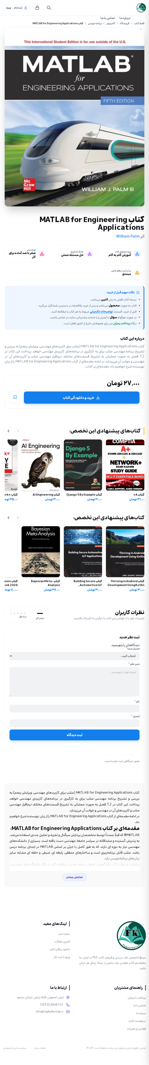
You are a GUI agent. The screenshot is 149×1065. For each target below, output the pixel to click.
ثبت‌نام (18, 7)
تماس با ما (107, 17)
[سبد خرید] (37, 7)
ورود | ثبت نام (62, 957)
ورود (8, 7)
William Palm (127, 236)
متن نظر (133, 664)
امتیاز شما (132, 648)
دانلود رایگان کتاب (59, 949)
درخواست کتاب (137, 1021)
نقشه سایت (40, 1048)
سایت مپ (64, 934)
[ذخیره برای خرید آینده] (15, 397)
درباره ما (125, 17)
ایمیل (135, 716)
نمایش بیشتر (74, 877)
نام (136, 701)
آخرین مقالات (62, 942)
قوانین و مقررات (136, 1029)
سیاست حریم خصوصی (15, 1048)
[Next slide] (8, 431)
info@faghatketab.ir (50, 1012)
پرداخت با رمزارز (137, 998)
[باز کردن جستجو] (49, 7)
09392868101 (52, 1005)
